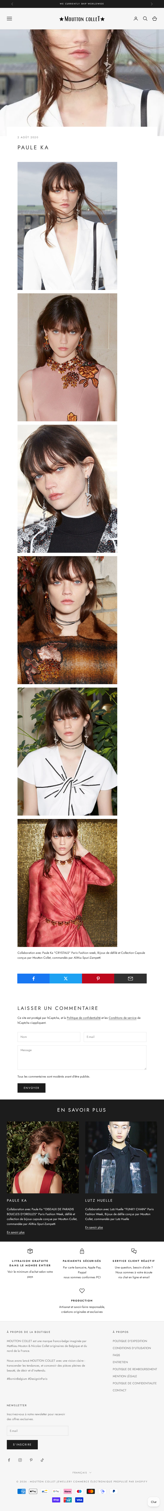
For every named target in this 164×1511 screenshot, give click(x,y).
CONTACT (119, 1390)
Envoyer (31, 1088)
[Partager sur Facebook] (34, 978)
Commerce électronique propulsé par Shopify (110, 1481)
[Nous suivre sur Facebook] (9, 1460)
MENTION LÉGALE (125, 1376)
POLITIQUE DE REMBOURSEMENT (135, 1369)
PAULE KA (17, 1200)
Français (80, 1472)
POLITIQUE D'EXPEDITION (130, 1341)
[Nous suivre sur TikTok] (42, 1460)
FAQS (116, 1355)
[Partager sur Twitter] (66, 978)
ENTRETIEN (120, 1362)
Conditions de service (122, 1018)
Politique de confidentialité (84, 1018)
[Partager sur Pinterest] (98, 978)
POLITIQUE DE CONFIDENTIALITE (135, 1383)
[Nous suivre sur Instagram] (20, 1460)
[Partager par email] (130, 978)
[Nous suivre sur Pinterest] (31, 1460)
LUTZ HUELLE (99, 1200)
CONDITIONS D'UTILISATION (132, 1348)
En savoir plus (16, 1232)
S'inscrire (22, 1445)
